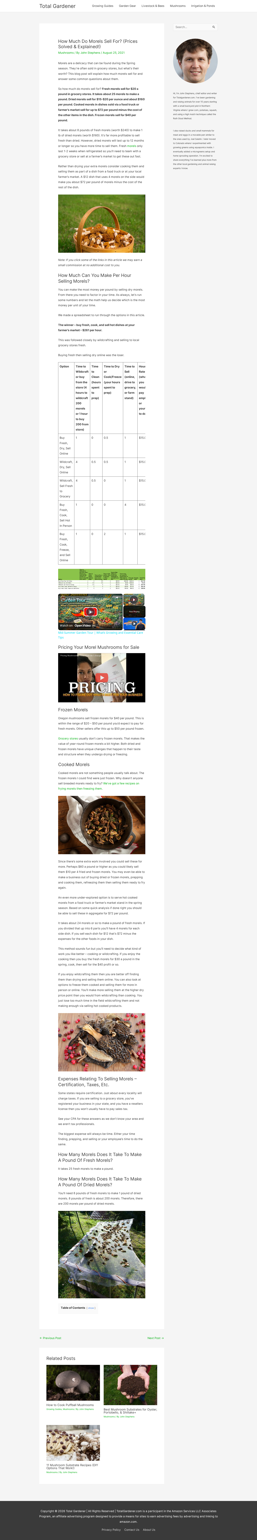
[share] (116, 597)
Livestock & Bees (153, 6)
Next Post (156, 1338)
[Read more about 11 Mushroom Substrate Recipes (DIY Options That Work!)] (73, 1442)
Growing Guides (102, 6)
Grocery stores (68, 738)
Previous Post (50, 1338)
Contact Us (131, 1529)
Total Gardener (57, 6)
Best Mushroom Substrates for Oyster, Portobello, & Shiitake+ (130, 1411)
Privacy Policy (111, 1529)
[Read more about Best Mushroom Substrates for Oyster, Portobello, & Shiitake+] (130, 1384)
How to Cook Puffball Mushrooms (70, 1405)
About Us (149, 1529)
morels (131, 146)
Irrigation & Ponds (203, 6)
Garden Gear (127, 6)
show (91, 1308)
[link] (63, 598)
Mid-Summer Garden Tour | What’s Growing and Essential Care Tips (90, 599)
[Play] (134, 624)
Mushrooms (178, 6)
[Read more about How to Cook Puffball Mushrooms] (73, 1382)
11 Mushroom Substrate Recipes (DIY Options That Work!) (72, 1466)
